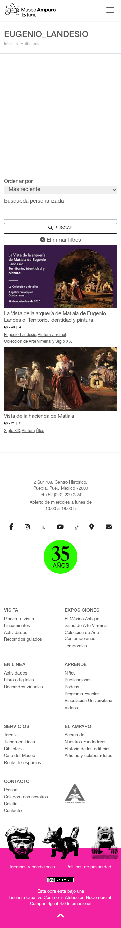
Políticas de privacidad (88, 867)
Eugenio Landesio (20, 335)
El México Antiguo (82, 619)
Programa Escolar (82, 694)
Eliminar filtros (63, 240)
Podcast (73, 687)
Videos (71, 708)
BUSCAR (63, 228)
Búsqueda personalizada (34, 201)
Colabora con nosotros (26, 797)
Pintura (28, 431)
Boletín (10, 804)
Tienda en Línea (19, 742)
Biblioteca (14, 749)
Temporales (76, 646)
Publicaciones (78, 680)
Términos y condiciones (32, 867)
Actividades (15, 633)
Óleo (40, 431)
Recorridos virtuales (23, 687)
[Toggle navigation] (108, 10)
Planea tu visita (19, 619)
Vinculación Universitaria (88, 701)
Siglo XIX (12, 431)
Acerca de (74, 735)
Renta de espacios (22, 763)
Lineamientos (17, 626)
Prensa (10, 790)
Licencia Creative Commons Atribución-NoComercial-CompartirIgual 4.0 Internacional (61, 901)
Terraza (11, 735)
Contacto (13, 811)
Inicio (9, 43)
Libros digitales (19, 680)
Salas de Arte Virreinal (86, 626)
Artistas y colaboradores (88, 756)
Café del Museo (19, 756)
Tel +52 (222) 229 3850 (60, 495)
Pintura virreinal (52, 335)
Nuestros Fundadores (86, 742)
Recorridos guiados (23, 640)
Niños (70, 673)
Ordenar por (18, 182)
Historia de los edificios (88, 749)
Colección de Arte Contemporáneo (82, 636)
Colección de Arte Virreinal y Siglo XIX (38, 342)
